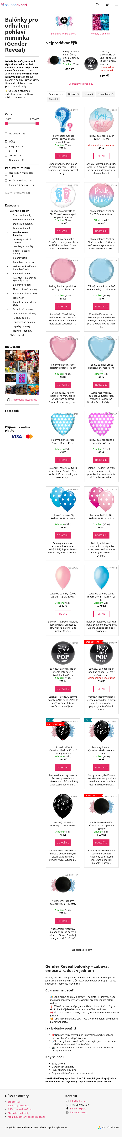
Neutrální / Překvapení (21, 174)
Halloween (18, 297)
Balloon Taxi (14, 1101)
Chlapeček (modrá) (21, 185)
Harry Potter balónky (25, 313)
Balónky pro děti (22, 284)
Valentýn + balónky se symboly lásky (24, 279)
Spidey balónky (22, 326)
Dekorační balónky (23, 223)
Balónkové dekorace (24, 262)
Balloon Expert (78, 1108)
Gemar (15, 155)
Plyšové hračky (18, 335)
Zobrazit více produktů (81, 83)
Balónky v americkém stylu (24, 303)
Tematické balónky (23, 309)
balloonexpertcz (78, 1112)
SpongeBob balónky (24, 321)
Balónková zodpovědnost (20, 1109)
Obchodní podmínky (18, 1113)
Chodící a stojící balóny (21, 252)
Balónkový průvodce (18, 1105)
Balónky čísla (20, 257)
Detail (101, 155)
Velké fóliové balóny (23, 219)
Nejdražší (88, 94)
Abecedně (53, 99)
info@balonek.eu (79, 1101)
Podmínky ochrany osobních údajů (26, 1116)
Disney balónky (22, 317)
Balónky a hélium (19, 210)
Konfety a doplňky (23, 246)
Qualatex (16, 160)
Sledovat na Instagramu (24, 399)
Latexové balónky (22, 228)
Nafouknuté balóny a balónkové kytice (24, 268)
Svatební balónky (22, 215)
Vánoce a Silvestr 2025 (25, 293)
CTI (13, 150)
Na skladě (17, 133)
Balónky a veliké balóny (22, 241)
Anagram (16, 146)
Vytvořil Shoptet (110, 1127)
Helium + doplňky (22, 330)
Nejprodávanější (106, 94)
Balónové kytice (21, 273)
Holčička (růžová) (20, 180)
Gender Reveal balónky (21, 234)
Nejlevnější (73, 94)
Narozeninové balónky (25, 289)
